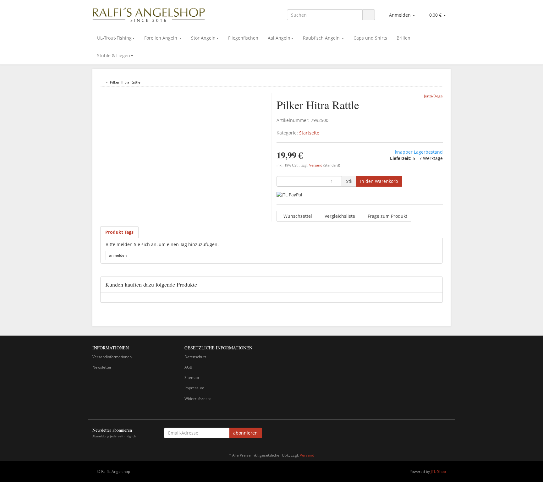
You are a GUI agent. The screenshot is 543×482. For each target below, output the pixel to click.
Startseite (309, 133)
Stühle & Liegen (113, 55)
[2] (289, 194)
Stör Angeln (203, 38)
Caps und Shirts (370, 38)
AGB (188, 367)
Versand (316, 165)
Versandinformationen (112, 356)
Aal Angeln (279, 38)
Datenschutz (195, 356)
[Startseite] (101, 82)
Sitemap (191, 377)
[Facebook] (447, 434)
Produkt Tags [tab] (119, 232)
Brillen (403, 38)
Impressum (194, 388)
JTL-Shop (438, 471)
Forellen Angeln (161, 38)
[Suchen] (368, 15)
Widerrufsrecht (197, 398)
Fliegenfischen (243, 38)
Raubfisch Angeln (322, 38)
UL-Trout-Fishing (114, 38)
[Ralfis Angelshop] (149, 13)
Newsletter (102, 367)
